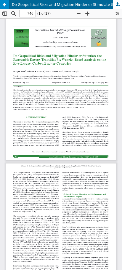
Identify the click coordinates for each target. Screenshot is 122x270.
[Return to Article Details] (4, 4)
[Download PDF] (117, 4)
